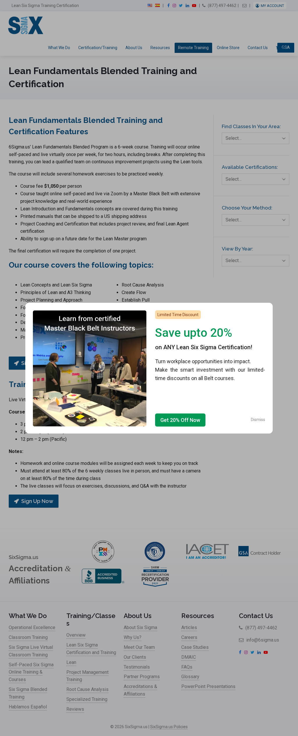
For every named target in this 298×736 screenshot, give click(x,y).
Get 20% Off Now (180, 420)
